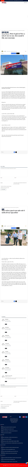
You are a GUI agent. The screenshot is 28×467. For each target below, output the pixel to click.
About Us (11, 465)
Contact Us (13, 465)
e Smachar (4, 51)
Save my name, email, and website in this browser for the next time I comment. (20, 183)
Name (15, 177)
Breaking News (11, 464)
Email (1, 177)
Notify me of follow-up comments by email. (6, 186)
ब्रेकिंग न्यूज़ (5, 30)
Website (2, 182)
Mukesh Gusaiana (17, 464)
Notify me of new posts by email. (5, 187)
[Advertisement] (14, 10)
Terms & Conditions (25, 465)
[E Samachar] (4, 2)
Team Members (21, 465)
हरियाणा (7, 32)
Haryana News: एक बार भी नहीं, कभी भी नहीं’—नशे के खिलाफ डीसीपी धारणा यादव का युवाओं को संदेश (14, 0)
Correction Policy (17, 465)
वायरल (5, 32)
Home (3, 30)
